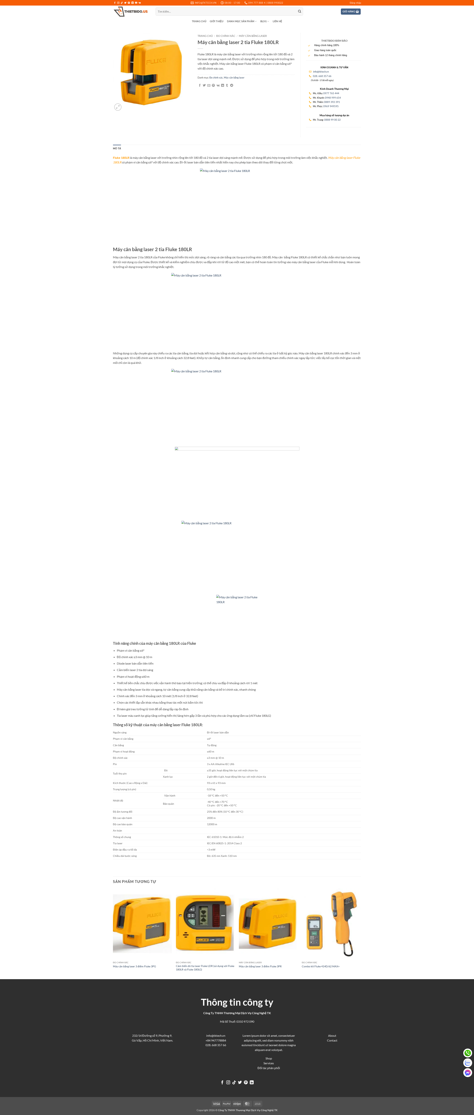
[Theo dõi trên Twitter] (125, 3)
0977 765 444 (331, 93)
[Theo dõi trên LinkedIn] (132, 3)
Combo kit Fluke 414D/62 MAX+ (321, 966)
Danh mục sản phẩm (240, 21)
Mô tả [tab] (117, 148)
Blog (263, 21)
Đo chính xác (225, 35)
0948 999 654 (333, 97)
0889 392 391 (332, 101)
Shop (269, 1058)
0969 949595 (331, 106)
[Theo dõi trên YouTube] (136, 3)
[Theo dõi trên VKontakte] (139, 3)
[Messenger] (467, 1072)
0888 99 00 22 (332, 119)
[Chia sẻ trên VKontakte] (218, 85)
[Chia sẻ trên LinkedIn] (222, 85)
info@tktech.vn (321, 71)
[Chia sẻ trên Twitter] (204, 85)
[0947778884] (467, 1053)
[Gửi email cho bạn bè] (208, 85)
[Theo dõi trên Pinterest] (129, 3)
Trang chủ (199, 21)
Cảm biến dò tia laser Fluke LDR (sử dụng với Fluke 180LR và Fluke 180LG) (205, 967)
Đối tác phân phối (269, 1068)
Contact (332, 1040)
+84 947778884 (216, 1040)
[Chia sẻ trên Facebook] (199, 85)
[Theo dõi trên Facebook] (115, 3)
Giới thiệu (216, 21)
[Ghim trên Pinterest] (213, 85)
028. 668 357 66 (322, 76)
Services (268, 1063)
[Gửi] (299, 12)
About (332, 1035)
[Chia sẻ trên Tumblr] (227, 85)
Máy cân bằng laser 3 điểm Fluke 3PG (134, 966)
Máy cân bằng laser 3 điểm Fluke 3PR (260, 966)
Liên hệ (277, 21)
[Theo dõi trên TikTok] (122, 3)
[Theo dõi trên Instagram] (118, 3)
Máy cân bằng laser (253, 35)
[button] (355, 3)
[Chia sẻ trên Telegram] (231, 85)
